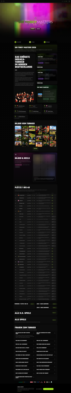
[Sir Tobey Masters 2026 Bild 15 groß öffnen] (25, 143)
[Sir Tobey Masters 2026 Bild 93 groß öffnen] (25, 130)
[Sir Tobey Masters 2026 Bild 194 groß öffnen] (32, 142)
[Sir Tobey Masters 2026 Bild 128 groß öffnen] (53, 143)
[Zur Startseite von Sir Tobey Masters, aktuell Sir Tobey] (4, 1)
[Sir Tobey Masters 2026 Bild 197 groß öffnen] (39, 144)
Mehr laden (35, 148)
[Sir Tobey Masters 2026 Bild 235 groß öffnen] (18, 130)
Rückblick (32, 28)
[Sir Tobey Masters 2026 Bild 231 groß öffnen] (53, 130)
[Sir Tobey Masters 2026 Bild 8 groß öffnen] (39, 130)
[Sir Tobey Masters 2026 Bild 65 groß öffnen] (53, 137)
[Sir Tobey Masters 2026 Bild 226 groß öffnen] (32, 128)
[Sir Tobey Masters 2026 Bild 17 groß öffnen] (25, 137)
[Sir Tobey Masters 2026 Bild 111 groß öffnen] (46, 143)
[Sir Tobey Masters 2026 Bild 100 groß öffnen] (46, 137)
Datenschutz (47, 78)
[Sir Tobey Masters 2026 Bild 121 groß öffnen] (39, 138)
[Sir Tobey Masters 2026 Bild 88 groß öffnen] (32, 135)
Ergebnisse (38, 28)
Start (63, 1)
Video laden (41, 78)
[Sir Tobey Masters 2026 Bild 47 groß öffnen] (18, 137)
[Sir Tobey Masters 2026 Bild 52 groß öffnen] (46, 130)
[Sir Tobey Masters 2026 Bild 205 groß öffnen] (18, 143)
